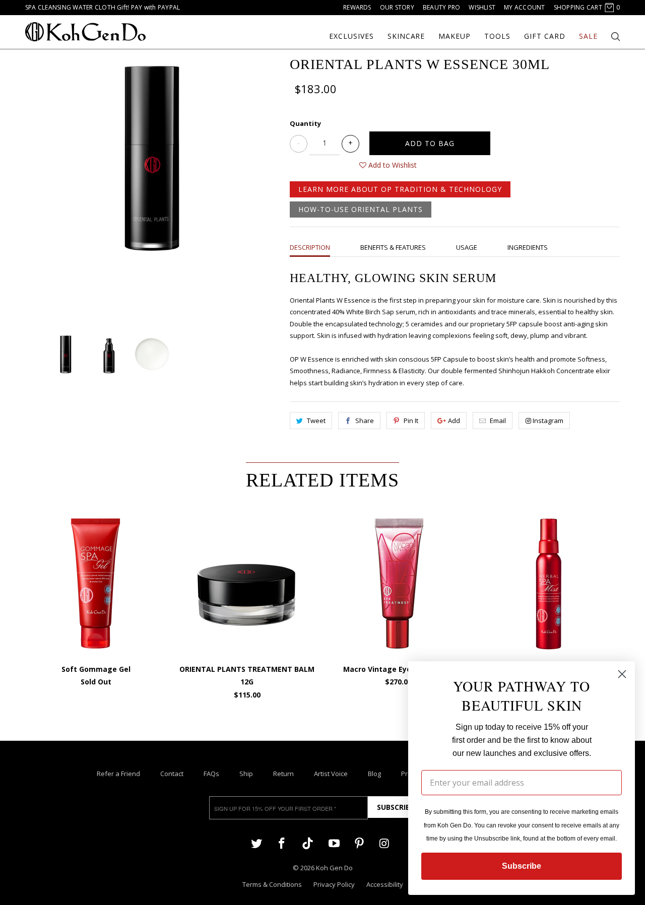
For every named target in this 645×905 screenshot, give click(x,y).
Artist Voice (331, 773)
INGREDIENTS (527, 247)
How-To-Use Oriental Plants (360, 209)
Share (364, 420)
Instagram (548, 420)
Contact (171, 773)
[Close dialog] (622, 674)
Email (498, 420)
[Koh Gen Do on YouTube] (333, 843)
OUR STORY (397, 7)
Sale (588, 36)
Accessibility (384, 884)
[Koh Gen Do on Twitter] (256, 843)
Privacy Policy (334, 884)
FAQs (211, 773)
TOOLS (497, 36)
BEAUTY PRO (441, 7)
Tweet (316, 420)
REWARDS (357, 7)
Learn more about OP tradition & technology (400, 189)
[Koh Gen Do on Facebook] (281, 843)
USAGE (466, 247)
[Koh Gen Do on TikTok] (307, 844)
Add (454, 420)
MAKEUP (454, 36)
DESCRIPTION (310, 247)
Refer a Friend (118, 773)
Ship (246, 773)
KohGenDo (85, 31)
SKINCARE (406, 36)
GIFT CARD (544, 36)
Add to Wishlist (391, 165)
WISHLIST (482, 7)
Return (283, 773)
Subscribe (395, 807)
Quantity (305, 123)
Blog (374, 773)
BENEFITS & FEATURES (393, 247)
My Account (524, 7)
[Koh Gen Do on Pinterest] (359, 843)
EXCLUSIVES (351, 36)
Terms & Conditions (272, 884)
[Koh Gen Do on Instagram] (384, 843)
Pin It (411, 420)
